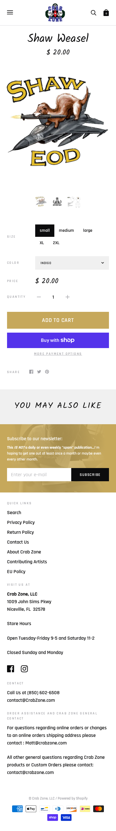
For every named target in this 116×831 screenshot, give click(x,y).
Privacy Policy (21, 522)
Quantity (16, 297)
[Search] (93, 12)
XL (42, 243)
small (45, 230)
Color (13, 263)
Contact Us (18, 542)
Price (12, 281)
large (87, 230)
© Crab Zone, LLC (42, 798)
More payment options (58, 354)
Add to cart (58, 320)
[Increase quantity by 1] (67, 297)
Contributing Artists (27, 561)
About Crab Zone (24, 552)
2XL (56, 243)
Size (11, 237)
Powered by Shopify (73, 798)
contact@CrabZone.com (31, 700)
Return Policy (20, 532)
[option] (58, 126)
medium (66, 230)
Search (14, 512)
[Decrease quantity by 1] (39, 297)
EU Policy (16, 571)
